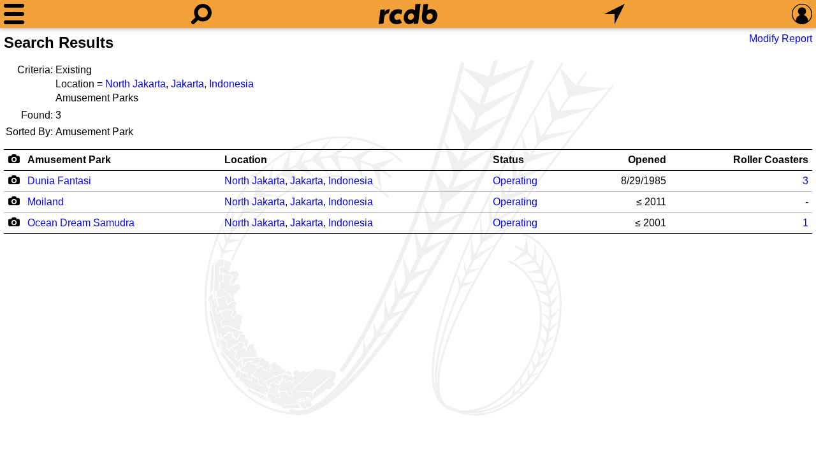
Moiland (45, 201)
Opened (647, 159)
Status (508, 159)
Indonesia (231, 83)
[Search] (201, 14)
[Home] (408, 14)
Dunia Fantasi (59, 180)
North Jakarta (135, 83)
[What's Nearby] (614, 14)
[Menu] (14, 14)
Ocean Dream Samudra (81, 222)
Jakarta (187, 83)
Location (245, 159)
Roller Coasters (770, 159)
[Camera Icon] (14, 179)
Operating (515, 180)
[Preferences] (802, 14)
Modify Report (780, 38)
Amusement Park (69, 159)
